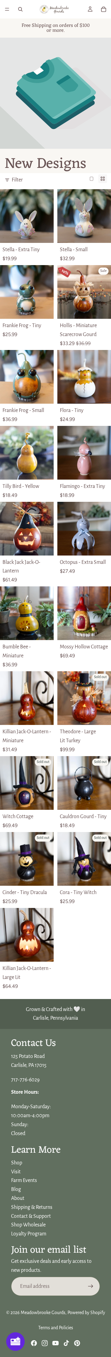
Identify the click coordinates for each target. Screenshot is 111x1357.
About (17, 1198)
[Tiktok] (66, 1343)
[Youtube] (55, 1343)
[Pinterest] (77, 1343)
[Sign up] (90, 1286)
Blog (16, 1189)
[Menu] (7, 9)
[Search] (20, 9)
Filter (17, 180)
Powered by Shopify (86, 1312)
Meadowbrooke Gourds (43, 1312)
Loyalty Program (28, 1234)
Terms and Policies (55, 1327)
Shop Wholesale (28, 1225)
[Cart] (103, 9)
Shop (16, 1163)
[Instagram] (44, 1343)
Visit (16, 1172)
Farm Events (24, 1181)
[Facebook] (34, 1343)
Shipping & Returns (31, 1207)
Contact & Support (31, 1216)
